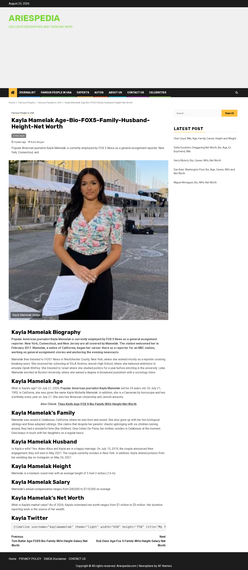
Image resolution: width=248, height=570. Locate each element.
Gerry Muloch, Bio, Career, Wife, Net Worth (197, 160)
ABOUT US (115, 92)
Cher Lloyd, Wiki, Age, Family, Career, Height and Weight (205, 138)
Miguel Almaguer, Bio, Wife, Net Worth (195, 182)
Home (12, 559)
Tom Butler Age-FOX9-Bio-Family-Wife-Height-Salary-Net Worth (49, 541)
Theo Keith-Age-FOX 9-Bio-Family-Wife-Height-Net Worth (97, 404)
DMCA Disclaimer (55, 559)
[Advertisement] (124, 60)
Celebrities (157, 92)
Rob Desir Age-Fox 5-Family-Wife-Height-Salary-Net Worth (131, 541)
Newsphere (146, 566)
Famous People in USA (56, 92)
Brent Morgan (37, 142)
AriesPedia (34, 18)
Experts (83, 92)
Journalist (27, 92)
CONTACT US (135, 92)
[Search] (236, 92)
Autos (98, 92)
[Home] (13, 92)
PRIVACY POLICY (30, 559)
